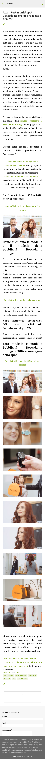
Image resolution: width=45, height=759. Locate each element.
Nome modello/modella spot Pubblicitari (22, 176)
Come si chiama (21, 675)
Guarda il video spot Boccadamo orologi (22, 300)
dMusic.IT (10, 4)
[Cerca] (41, 4)
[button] (4, 24)
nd (14, 678)
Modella (32, 675)
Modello (7, 678)
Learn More (19, 756)
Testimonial (22, 678)
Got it (30, 756)
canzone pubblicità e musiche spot (20, 658)
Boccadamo (8, 675)
